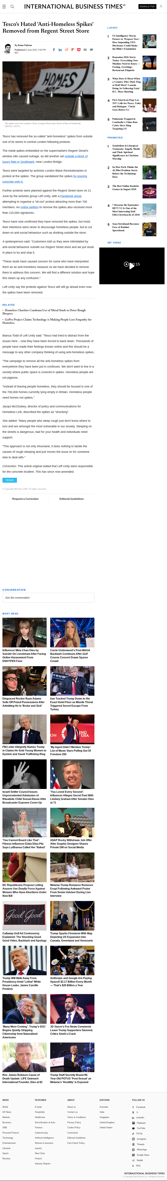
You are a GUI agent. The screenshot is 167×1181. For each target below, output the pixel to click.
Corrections (72, 1133)
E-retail (38, 1107)
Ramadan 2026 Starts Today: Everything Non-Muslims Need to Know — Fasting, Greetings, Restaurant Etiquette (126, 64)
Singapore (104, 1117)
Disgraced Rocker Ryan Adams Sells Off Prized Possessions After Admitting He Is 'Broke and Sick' (23, 702)
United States (106, 1127)
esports (38, 1148)
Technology (7, 1138)
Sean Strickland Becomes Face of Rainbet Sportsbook (125, 227)
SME (4, 1127)
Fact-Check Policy (76, 1143)
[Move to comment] (91, 50)
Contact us (72, 1112)
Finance (38, 1127)
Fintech (38, 1158)
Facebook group (71, 196)
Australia (104, 1107)
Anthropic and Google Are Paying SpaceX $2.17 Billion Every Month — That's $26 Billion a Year (71, 982)
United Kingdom (107, 1122)
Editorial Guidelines (72, 499)
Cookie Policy (73, 1127)
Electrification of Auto (45, 1122)
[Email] (85, 50)
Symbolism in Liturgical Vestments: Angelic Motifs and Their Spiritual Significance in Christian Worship (126, 152)
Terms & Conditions (76, 1117)
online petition (30, 207)
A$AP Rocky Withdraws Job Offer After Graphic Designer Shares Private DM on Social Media (71, 844)
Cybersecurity (41, 1133)
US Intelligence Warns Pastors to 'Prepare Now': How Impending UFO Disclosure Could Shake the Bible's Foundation (126, 42)
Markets (6, 1117)
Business (6, 1122)
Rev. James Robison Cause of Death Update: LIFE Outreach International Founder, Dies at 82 (22, 1079)
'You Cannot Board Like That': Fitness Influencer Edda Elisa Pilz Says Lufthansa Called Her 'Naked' (23, 844)
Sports (5, 1153)
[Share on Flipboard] (73, 50)
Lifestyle (6, 1148)
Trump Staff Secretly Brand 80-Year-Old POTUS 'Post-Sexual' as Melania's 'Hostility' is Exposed (70, 1079)
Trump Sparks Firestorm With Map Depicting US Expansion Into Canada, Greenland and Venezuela (71, 937)
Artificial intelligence (44, 1138)
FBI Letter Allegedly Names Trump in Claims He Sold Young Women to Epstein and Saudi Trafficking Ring (24, 750)
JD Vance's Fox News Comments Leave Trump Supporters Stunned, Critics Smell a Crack (71, 1030)
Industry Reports (43, 1163)
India (102, 1112)
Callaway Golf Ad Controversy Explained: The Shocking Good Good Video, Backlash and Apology (24, 937)
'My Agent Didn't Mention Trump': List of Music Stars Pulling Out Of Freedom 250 (70, 751)
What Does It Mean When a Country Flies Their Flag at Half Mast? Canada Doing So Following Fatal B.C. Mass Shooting (126, 85)
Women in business (44, 1143)
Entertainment (9, 1143)
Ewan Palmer (25, 45)
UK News (6, 1112)
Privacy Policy (74, 1122)
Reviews (6, 1158)
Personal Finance (10, 1133)
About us (71, 1107)
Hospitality (40, 1112)
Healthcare (40, 1117)
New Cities (40, 1153)
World (5, 1107)
